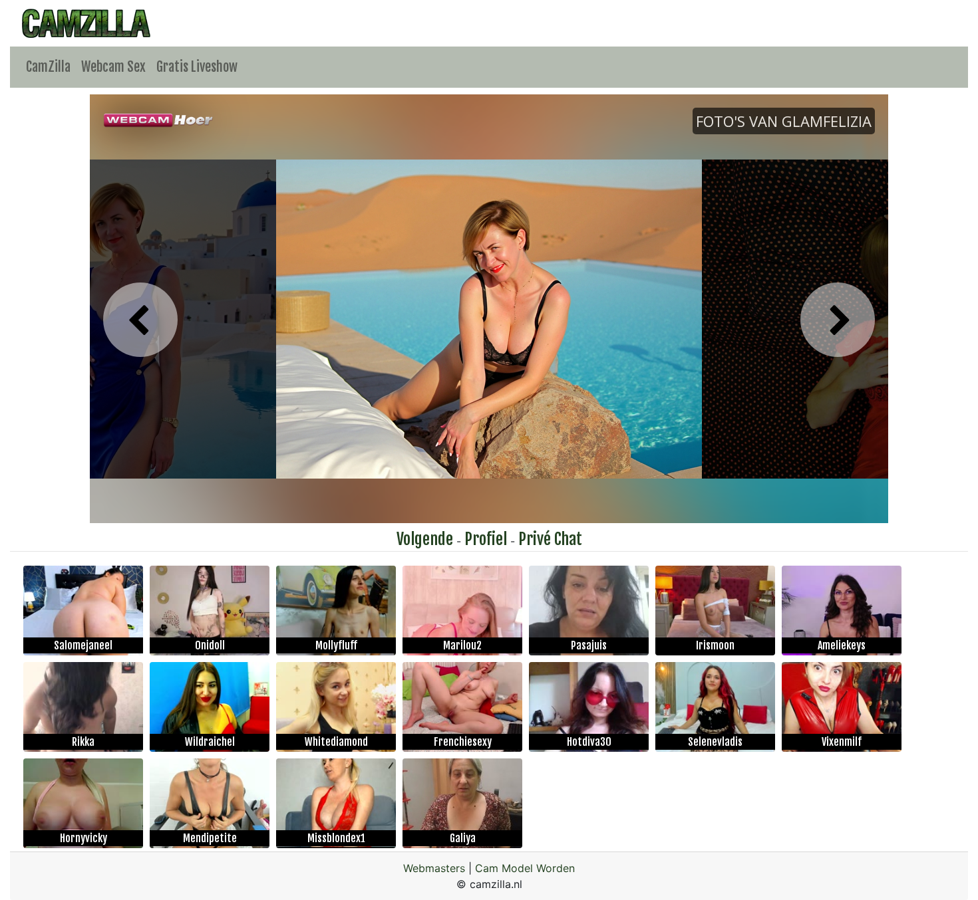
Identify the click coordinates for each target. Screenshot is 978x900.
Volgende (425, 539)
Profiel (485, 539)
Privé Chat (550, 539)
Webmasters (434, 868)
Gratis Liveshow (197, 66)
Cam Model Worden (525, 868)
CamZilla (48, 66)
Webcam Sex (113, 66)
